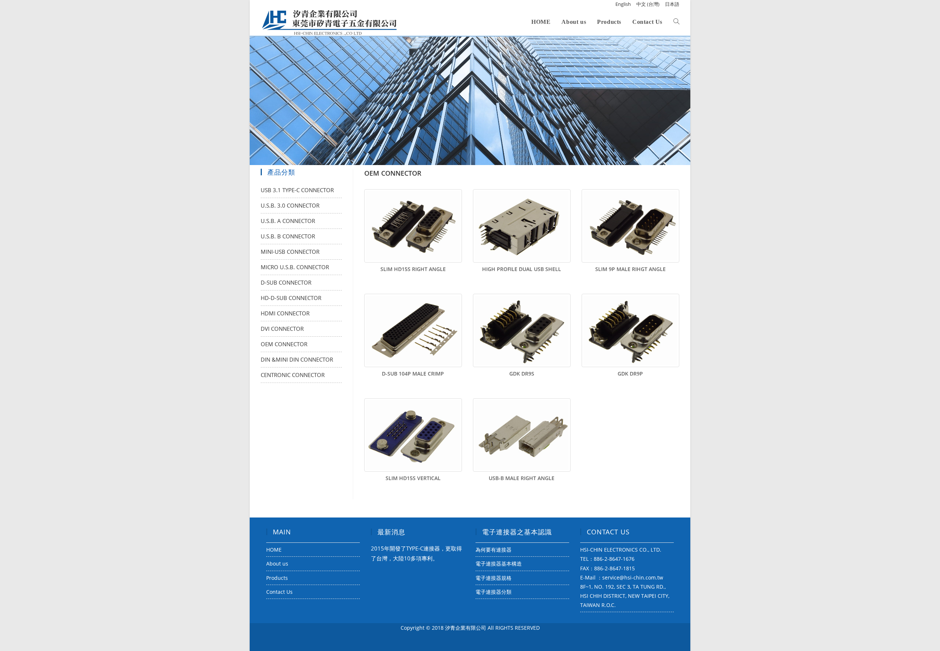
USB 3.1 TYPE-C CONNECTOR (297, 190)
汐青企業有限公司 (465, 627)
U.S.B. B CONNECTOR (288, 236)
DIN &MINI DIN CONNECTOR (297, 359)
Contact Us (279, 591)
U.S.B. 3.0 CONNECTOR (290, 205)
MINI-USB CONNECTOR (290, 251)
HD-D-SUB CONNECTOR (291, 297)
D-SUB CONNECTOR (286, 282)
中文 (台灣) (647, 4)
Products (277, 577)
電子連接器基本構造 (499, 563)
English (623, 4)
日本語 (672, 4)
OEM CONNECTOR (284, 344)
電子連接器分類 (493, 591)
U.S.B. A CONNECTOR (288, 220)
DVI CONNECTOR (282, 328)
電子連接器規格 (493, 577)
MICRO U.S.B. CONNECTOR (295, 267)
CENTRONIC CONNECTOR (293, 374)
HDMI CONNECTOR (285, 313)
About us (277, 563)
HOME (274, 549)
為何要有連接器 (493, 549)
